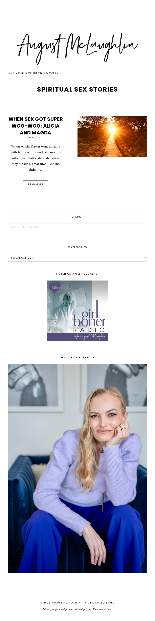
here (109, 609)
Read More (35, 184)
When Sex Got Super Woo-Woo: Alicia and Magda (35, 126)
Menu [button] (77, 8)
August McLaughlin (77, 49)
